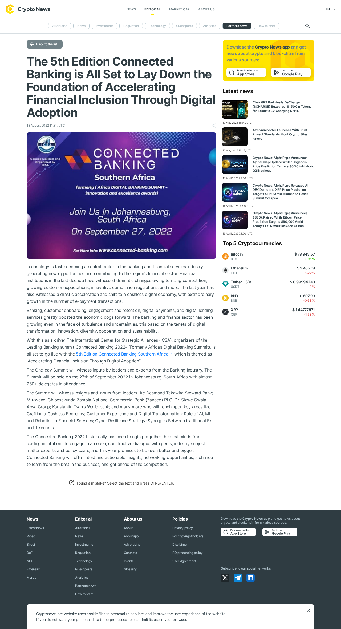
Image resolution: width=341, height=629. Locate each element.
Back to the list (46, 44)
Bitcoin (31, 544)
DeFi (30, 553)
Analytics (209, 26)
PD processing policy (187, 553)
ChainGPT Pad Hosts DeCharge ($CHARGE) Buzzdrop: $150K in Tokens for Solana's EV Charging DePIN (282, 106)
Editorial (152, 9)
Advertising (132, 544)
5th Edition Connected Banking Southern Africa (122, 354)
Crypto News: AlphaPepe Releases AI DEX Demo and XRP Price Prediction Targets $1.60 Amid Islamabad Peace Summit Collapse (280, 191)
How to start (266, 26)
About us (206, 9)
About (128, 528)
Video (31, 536)
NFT (30, 561)
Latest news (35, 528)
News (131, 9)
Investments (104, 26)
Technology (157, 26)
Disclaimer (180, 544)
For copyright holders (187, 536)
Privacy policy (182, 528)
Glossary (130, 569)
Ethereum (34, 569)
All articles (59, 26)
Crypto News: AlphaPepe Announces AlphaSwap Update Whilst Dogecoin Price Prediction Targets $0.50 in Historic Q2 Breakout (283, 164)
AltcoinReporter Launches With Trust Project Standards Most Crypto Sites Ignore (280, 134)
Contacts (130, 553)
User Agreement (184, 561)
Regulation (131, 26)
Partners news (236, 26)
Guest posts (184, 26)
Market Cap (179, 9)
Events (128, 561)
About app (131, 536)
